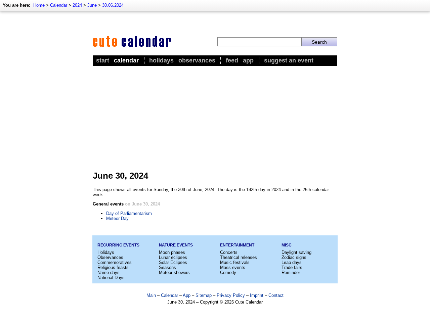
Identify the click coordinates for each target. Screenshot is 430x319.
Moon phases (172, 252)
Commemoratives (114, 262)
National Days (111, 277)
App (248, 60)
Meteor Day (117, 218)
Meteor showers (174, 272)
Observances (196, 60)
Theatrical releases (238, 257)
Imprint (256, 295)
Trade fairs (292, 267)
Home (39, 5)
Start (102, 60)
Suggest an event (288, 60)
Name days (108, 272)
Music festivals (235, 262)
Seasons (167, 267)
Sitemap (204, 295)
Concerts (229, 252)
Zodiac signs (294, 257)
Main (151, 295)
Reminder (291, 272)
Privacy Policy (231, 295)
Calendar (58, 5)
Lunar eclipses (173, 257)
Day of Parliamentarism (129, 213)
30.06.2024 (113, 5)
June (92, 5)
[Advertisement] (215, 118)
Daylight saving (296, 252)
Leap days (292, 262)
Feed (232, 60)
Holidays (161, 60)
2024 (77, 5)
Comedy (228, 272)
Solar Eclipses (173, 262)
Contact (276, 295)
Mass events (232, 267)
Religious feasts (113, 267)
